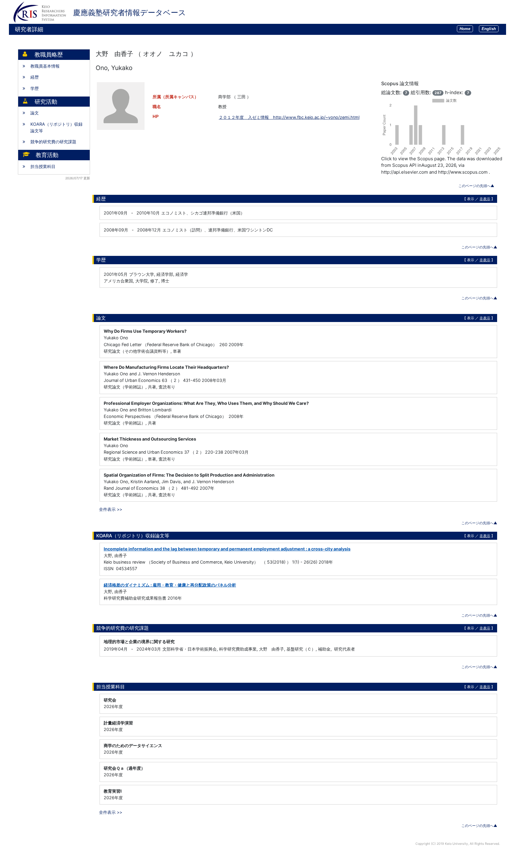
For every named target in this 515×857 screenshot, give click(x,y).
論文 (34, 112)
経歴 (34, 77)
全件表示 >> (110, 509)
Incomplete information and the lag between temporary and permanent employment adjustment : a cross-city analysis (227, 548)
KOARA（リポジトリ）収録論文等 (56, 127)
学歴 (34, 88)
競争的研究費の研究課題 (53, 141)
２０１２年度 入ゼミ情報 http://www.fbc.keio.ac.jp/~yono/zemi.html (289, 117)
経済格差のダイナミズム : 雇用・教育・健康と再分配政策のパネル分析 (170, 584)
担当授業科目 (42, 166)
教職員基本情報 (45, 66)
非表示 (485, 199)
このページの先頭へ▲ (476, 185)
